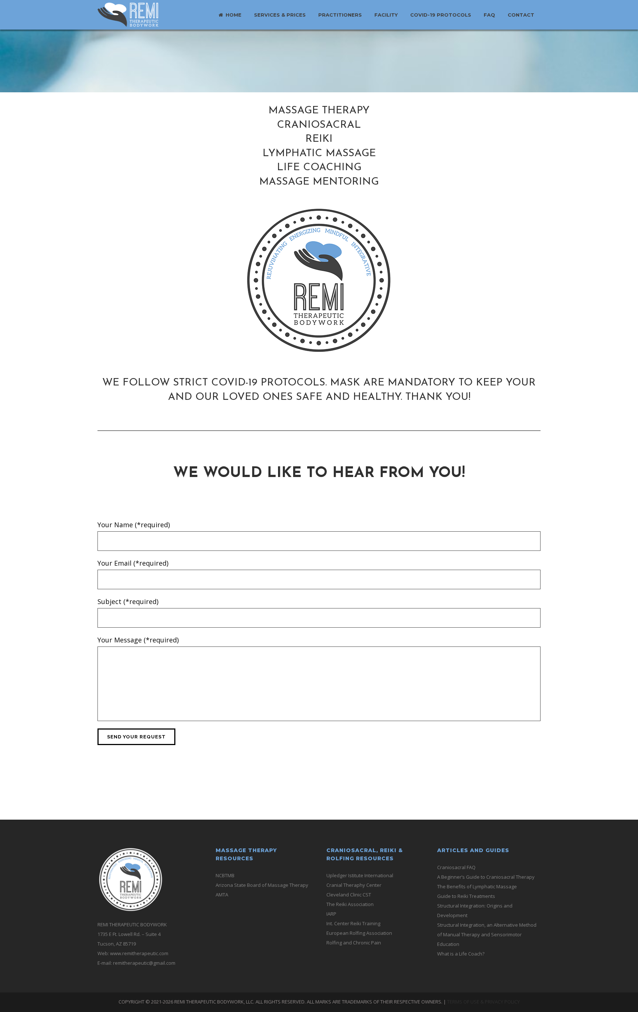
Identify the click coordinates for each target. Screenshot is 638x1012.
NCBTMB (225, 875)
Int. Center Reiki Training (353, 923)
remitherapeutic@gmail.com (144, 963)
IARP (331, 913)
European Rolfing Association (359, 933)
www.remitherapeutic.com (139, 953)
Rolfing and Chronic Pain (353, 942)
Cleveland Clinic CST (348, 894)
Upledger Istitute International (359, 875)
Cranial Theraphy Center (353, 885)
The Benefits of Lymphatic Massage (477, 886)
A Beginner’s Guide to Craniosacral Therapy (486, 877)
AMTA (222, 894)
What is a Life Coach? (460, 953)
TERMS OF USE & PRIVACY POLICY (483, 1001)
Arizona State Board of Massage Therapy (262, 885)
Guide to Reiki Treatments (466, 896)
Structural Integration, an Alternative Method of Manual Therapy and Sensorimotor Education (486, 934)
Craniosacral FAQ (456, 867)
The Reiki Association (350, 904)
